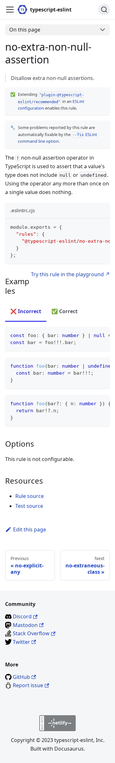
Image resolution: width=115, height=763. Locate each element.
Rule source (29, 496)
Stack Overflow (31, 633)
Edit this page (29, 529)
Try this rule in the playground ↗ (70, 274)
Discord (22, 616)
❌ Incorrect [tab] (25, 311)
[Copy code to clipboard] (102, 226)
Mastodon (25, 625)
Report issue (28, 685)
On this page (24, 29)
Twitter (21, 641)
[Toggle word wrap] (90, 226)
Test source (29, 505)
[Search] (104, 9)
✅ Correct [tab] (64, 311)
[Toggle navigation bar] (10, 9)
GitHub (21, 676)
